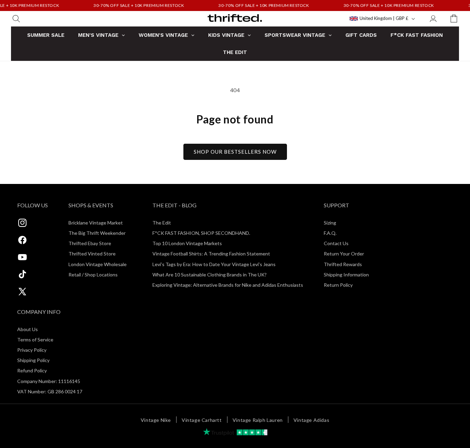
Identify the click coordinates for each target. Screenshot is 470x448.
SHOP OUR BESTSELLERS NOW (235, 152)
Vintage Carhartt (202, 420)
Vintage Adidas (311, 420)
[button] (16, 18)
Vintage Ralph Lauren (258, 420)
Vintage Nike (156, 420)
